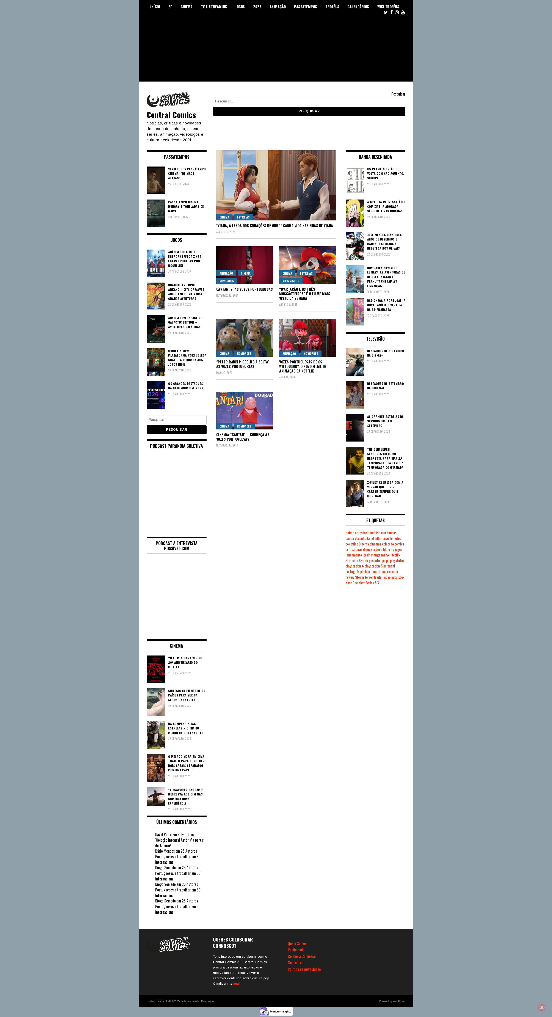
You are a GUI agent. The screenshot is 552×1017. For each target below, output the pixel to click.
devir (359, 549)
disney (367, 549)
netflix (395, 555)
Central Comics (171, 114)
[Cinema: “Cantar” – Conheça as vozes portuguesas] (244, 410)
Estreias (243, 217)
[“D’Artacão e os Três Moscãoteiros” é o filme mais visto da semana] (307, 265)
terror (369, 577)
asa (383, 532)
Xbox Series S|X (369, 582)
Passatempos (305, 6)
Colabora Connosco (302, 956)
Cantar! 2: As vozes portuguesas (244, 289)
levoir (366, 555)
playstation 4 (355, 566)
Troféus (332, 6)
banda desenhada (358, 538)
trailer (378, 577)
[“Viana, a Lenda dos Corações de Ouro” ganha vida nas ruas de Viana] (276, 185)
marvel (385, 555)
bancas (392, 532)
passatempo (377, 560)
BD (170, 6)
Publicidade (296, 950)
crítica (350, 549)
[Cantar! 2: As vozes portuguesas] (244, 265)
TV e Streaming (214, 6)
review (350, 577)
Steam (359, 577)
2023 (257, 6)
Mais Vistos (290, 280)
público (365, 571)
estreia (377, 549)
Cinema (187, 6)
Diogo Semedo (165, 867)
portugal (389, 566)
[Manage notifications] (541, 1007)
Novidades (227, 280)
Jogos (240, 6)
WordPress (399, 1001)
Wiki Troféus (388, 6)
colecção (388, 544)
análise (375, 532)
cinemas (375, 544)
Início (155, 6)
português (352, 571)
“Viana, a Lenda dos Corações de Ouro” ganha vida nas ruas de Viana (274, 225)
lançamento (354, 555)
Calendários (358, 6)
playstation (397, 560)
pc (387, 560)
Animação (278, 6)
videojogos (391, 577)
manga (375, 555)
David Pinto (163, 834)
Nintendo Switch (357, 560)
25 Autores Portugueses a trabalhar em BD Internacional (178, 856)
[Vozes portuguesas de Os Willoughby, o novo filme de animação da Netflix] (307, 338)
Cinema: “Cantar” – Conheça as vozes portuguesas (243, 437)
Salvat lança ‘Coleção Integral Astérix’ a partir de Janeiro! (179, 840)
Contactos (295, 962)
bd (372, 538)
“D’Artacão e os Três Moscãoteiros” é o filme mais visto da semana (304, 294)
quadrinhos (378, 571)
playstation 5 (374, 566)
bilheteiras (382, 538)
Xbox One (352, 582)
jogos (398, 549)
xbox (401, 577)
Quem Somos (297, 943)
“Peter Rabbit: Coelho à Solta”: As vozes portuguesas (243, 364)
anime (350, 532)
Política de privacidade (304, 969)
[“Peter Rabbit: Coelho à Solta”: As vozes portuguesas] (244, 338)
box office (352, 544)
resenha (392, 571)
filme (386, 549)
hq (392, 549)
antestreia (362, 532)
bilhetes (395, 538)
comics (399, 544)
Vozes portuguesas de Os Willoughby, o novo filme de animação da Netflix (303, 366)
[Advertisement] (276, 51)
